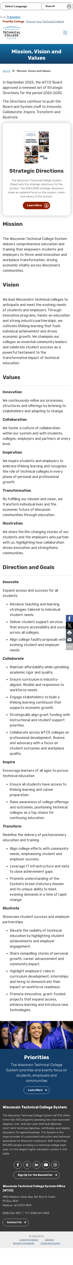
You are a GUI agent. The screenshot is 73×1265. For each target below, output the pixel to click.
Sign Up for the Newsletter (35, 1175)
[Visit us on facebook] (18, 1165)
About (6, 71)
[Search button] (69, 6)
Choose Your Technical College (45, 21)
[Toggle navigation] (65, 32)
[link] (69, 618)
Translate (13, 17)
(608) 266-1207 (12, 1213)
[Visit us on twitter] (27, 1165)
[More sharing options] (69, 646)
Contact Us (14, 1222)
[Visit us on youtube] (46, 1165)
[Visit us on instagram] (55, 1165)
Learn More (34, 205)
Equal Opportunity (50, 1243)
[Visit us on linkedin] (36, 1165)
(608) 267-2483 (39, 1213)
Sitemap (49, 1239)
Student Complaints (23, 1243)
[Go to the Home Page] (11, 32)
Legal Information (28, 1239)
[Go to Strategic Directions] (36, 147)
